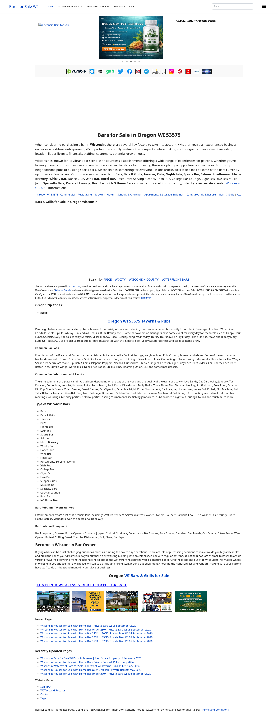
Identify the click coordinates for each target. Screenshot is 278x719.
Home (50, 6)
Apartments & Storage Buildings (164, 194)
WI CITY (120, 279)
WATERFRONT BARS (175, 279)
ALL (239, 194)
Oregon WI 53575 (47, 194)
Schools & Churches (129, 194)
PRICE (107, 279)
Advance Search (63, 290)
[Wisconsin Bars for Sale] (66, 39)
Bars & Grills (226, 194)
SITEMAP (45, 686)
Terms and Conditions (215, 709)
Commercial (67, 194)
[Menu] (264, 6)
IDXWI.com (74, 286)
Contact (45, 694)
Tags (43, 698)
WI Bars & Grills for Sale (146, 575)
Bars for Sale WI (23, 6)
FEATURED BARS (96, 6)
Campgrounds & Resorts (201, 194)
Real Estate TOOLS (124, 6)
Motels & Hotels (105, 194)
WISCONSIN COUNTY (144, 279)
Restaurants (85, 194)
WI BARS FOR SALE (68, 6)
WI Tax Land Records (52, 690)
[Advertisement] (139, 105)
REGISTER (146, 298)
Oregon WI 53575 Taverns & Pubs (139, 321)
